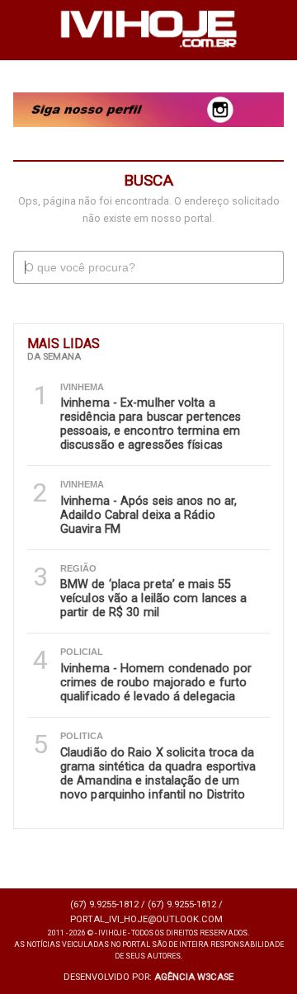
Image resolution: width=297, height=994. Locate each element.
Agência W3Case (193, 977)
